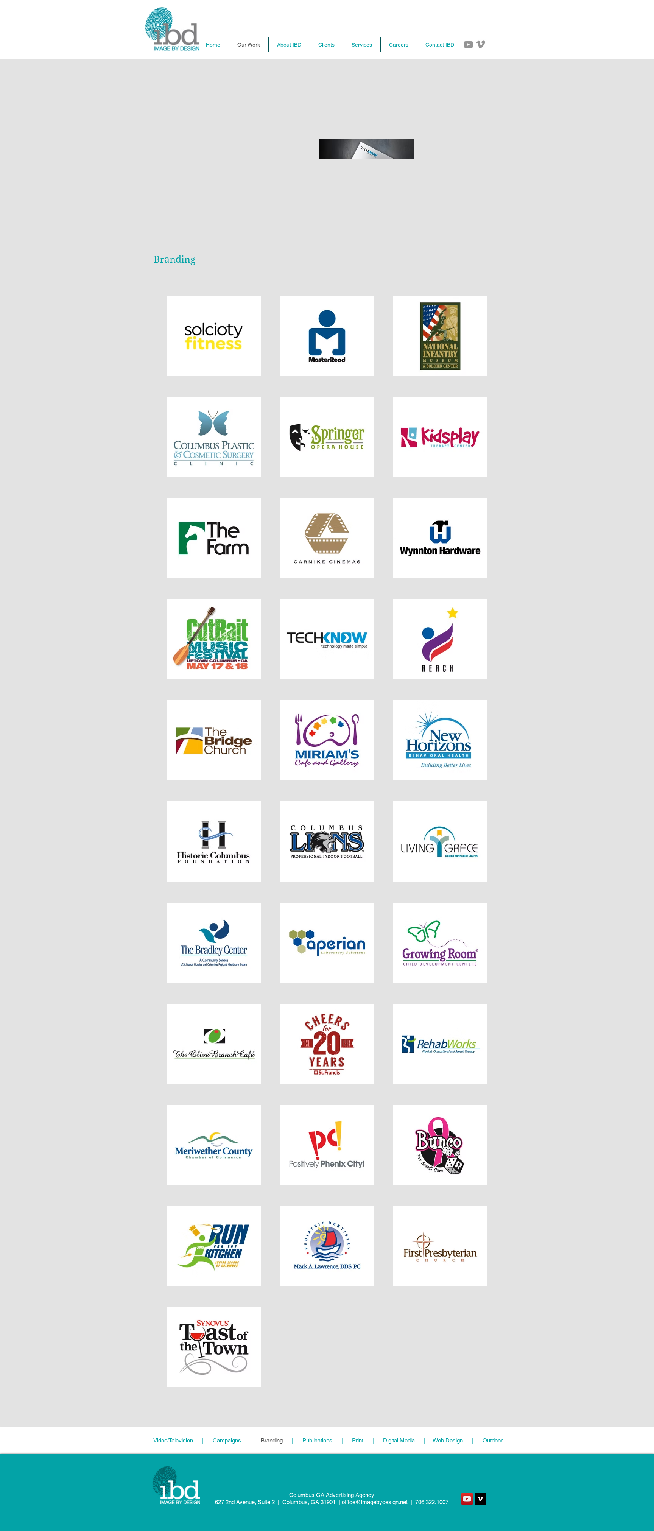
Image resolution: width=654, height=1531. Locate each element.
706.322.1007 (431, 1502)
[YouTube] (468, 44)
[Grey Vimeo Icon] (480, 44)
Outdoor (488, 1440)
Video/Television (174, 1440)
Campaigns (227, 1440)
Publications (317, 1440)
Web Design (448, 1440)
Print (357, 1440)
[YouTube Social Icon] (467, 1499)
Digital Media (399, 1440)
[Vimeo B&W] (480, 1499)
